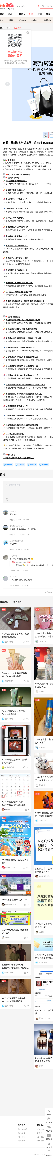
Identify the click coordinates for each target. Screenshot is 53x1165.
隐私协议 (21, 1133)
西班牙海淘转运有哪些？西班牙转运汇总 (22, 416)
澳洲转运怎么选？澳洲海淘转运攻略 (20, 348)
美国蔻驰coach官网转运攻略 (17, 258)
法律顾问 (40, 1141)
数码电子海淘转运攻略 (15, 218)
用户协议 (21, 1137)
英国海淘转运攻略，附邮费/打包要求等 (21, 329)
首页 (2, 28)
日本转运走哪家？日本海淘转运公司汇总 (22, 375)
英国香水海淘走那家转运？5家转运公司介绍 (23, 338)
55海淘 (7, 6)
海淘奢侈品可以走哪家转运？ (17, 227)
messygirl (13, 511)
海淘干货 (21, 465)
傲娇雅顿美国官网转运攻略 (16, 270)
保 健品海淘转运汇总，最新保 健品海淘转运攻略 (25, 301)
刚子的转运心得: (21, 562)
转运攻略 (45, 465)
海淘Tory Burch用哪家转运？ (17, 246)
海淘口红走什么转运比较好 (16, 199)
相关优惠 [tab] (17, 602)
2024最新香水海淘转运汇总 (16, 181)
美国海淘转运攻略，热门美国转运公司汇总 (23, 320)
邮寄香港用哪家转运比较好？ (17, 406)
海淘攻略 (22, 20)
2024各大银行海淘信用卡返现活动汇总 (18, 458)
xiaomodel (13, 577)
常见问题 (40, 1129)
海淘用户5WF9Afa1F (17, 526)
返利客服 (40, 1137)
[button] (22, 6)
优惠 (10, 14)
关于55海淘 (23, 1129)
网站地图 (21, 1141)
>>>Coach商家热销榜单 (21, 264)
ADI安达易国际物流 (16, 541)
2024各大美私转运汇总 (15, 434)
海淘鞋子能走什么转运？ (15, 190)
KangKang (13, 556)
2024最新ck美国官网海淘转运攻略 (19, 292)
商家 (21, 14)
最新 (11, 20)
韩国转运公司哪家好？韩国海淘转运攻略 (22, 425)
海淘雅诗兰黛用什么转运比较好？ (19, 283)
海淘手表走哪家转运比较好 (16, 236)
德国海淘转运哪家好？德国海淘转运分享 (22, 366)
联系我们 (40, 1133)
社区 (2, 20)
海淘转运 (9, 465)
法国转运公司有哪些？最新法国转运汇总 (22, 357)
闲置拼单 (47, 20)
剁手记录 (35, 20)
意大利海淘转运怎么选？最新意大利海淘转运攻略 (25, 385)
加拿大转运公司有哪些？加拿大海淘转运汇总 (24, 394)
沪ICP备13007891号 (41, 1155)
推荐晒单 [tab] (4, 602)
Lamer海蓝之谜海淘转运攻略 (17, 209)
